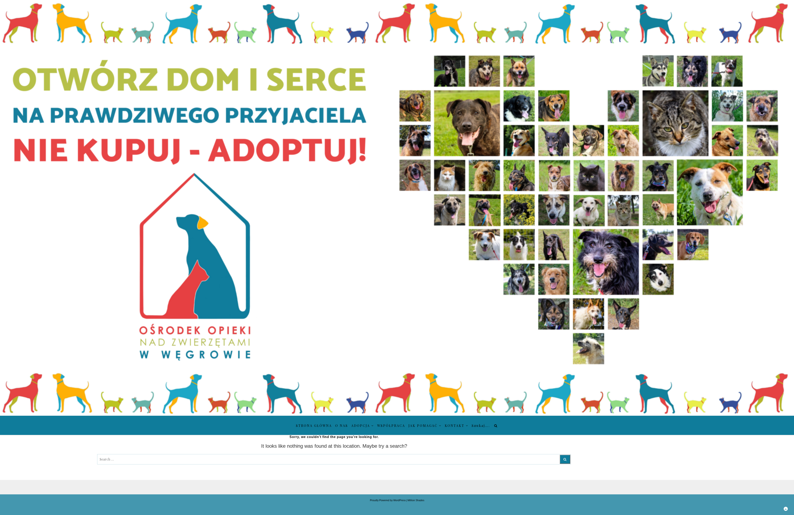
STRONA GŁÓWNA (314, 425)
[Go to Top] (786, 508)
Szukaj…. (481, 425)
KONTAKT (454, 425)
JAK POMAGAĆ (423, 425)
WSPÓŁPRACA (391, 425)
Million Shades (416, 500)
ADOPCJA (360, 425)
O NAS (341, 425)
